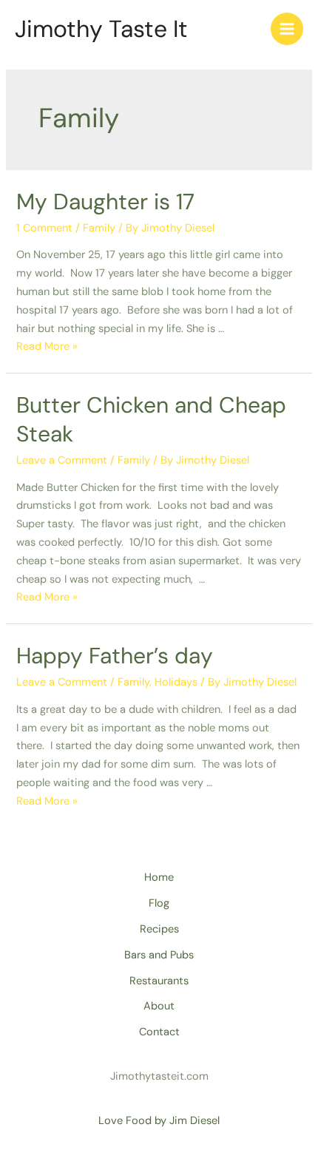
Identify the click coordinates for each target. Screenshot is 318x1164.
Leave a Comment (61, 460)
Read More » (47, 346)
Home (159, 877)
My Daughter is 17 (105, 201)
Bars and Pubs (159, 955)
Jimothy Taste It (101, 28)
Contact (159, 1032)
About (159, 1006)
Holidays (176, 682)
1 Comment (44, 228)
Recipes (159, 929)
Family (99, 228)
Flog (159, 903)
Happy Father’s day (114, 655)
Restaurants (159, 981)
